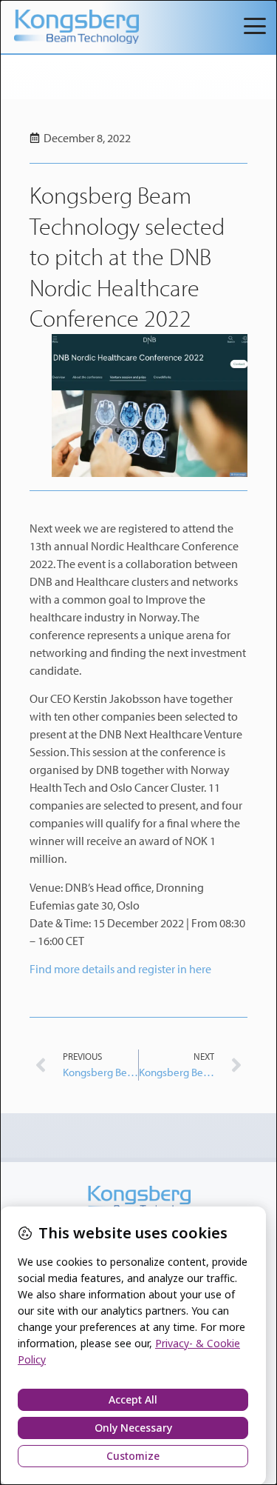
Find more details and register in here (120, 968)
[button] (255, 27)
